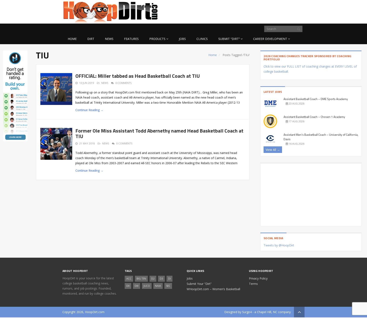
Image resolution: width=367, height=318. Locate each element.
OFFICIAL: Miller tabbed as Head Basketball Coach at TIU (137, 76)
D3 (161, 278)
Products (157, 39)
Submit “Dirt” (229, 39)
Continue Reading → (89, 110)
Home (72, 39)
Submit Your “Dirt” (199, 284)
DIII (136, 286)
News (109, 39)
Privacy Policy (258, 278)
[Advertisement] (271, 11)
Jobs (182, 39)
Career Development (270, 39)
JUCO (147, 286)
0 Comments (123, 83)
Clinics (202, 39)
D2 (153, 278)
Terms (253, 284)
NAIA (158, 286)
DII (128, 286)
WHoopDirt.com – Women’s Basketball (213, 289)
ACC (128, 278)
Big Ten (141, 278)
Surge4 (247, 312)
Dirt (90, 39)
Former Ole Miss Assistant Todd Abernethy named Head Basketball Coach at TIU (159, 133)
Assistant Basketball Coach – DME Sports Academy (316, 99)
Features (131, 39)
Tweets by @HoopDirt (279, 245)
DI (169, 278)
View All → (273, 150)
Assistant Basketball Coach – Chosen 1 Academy (314, 116)
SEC (168, 286)
